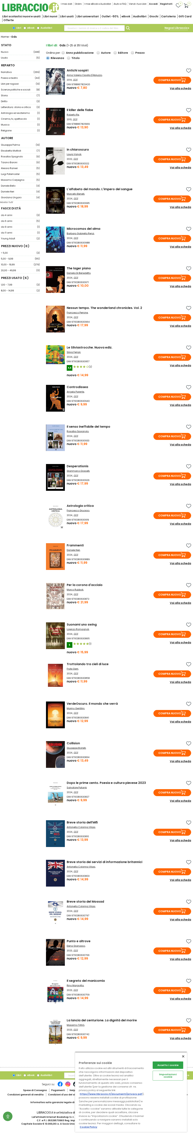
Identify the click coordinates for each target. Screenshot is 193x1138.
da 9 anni (20, 226)
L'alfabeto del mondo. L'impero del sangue (99, 189)
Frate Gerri (72, 668)
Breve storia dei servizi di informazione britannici (104, 862)
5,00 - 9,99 (20, 258)
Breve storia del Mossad (85, 901)
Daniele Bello (20, 185)
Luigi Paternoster (20, 174)
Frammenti (75, 545)
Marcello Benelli (75, 193)
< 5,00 (20, 252)
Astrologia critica (80, 506)
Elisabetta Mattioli (20, 150)
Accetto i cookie (167, 1065)
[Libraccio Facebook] (60, 1086)
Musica (20, 124)
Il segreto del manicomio (86, 981)
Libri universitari (88, 16)
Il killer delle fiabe (80, 110)
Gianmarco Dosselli (78, 471)
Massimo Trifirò (75, 1025)
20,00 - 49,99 (20, 270)
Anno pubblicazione (80, 53)
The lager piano (79, 268)
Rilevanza (57, 58)
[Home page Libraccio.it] (30, 11)
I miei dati (66, 3)
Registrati (166, 3)
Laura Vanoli (74, 154)
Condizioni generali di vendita (25, 1094)
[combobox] (94, 28)
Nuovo (20, 52)
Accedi (153, 3)
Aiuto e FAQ (120, 3)
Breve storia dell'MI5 (82, 822)
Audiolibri (139, 16)
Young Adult (20, 238)
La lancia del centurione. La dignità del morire (102, 1020)
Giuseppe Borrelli (76, 748)
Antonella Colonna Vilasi (81, 827)
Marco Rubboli (75, 589)
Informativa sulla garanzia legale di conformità (59, 1102)
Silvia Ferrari (73, 352)
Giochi (153, 16)
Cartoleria (168, 16)
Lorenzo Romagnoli (78, 629)
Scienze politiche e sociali (20, 89)
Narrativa (20, 72)
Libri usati (67, 16)
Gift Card (184, 16)
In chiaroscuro (78, 149)
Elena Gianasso (76, 945)
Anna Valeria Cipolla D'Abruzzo (84, 75)
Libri (18, 27)
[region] (131, 1092)
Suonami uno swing (82, 624)
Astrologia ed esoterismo (20, 113)
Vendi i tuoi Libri (137, 3)
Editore (123, 53)
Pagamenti (58, 1090)
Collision (73, 743)
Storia (20, 95)
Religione (20, 130)
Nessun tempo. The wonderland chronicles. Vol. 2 (104, 308)
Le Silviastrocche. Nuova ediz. (89, 347)
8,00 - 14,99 (20, 290)
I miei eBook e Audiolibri (97, 3)
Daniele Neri (20, 191)
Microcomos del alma (83, 229)
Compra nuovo (169, 80)
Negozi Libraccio (176, 28)
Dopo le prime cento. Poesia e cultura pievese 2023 (106, 783)
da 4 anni (20, 215)
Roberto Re (73, 114)
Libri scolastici (21, 16)
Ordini (78, 3)
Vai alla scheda (180, 88)
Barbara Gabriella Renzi (80, 233)
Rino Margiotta (75, 985)
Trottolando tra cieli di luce (88, 664)
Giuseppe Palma (20, 144)
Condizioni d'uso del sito (62, 1094)
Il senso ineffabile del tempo (88, 426)
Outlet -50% (110, 16)
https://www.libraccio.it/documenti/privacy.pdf (111, 1094)
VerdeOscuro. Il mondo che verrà (92, 703)
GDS (75, 79)
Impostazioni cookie (168, 1076)
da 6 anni (20, 221)
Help (72, 1090)
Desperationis (77, 466)
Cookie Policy (88, 1127)
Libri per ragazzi (20, 83)
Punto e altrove (78, 941)
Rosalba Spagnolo (20, 156)
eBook (126, 16)
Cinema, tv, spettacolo (20, 118)
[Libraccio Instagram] (67, 1086)
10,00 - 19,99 (20, 264)
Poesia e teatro (20, 78)
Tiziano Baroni (20, 162)
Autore (106, 53)
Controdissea (77, 387)
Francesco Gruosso (78, 510)
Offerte (8, 20)
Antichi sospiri (77, 70)
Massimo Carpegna (20, 179)
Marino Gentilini (75, 708)
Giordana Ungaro (20, 197)
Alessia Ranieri (20, 168)
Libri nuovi (50, 16)
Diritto (20, 101)
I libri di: (51, 45)
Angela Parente (75, 391)
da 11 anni (20, 232)
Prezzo (140, 53)
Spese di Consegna (35, 1090)
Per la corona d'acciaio (85, 585)
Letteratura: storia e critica (20, 107)
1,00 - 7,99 (20, 284)
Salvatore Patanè (77, 787)
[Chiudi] (183, 1056)
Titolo (75, 58)
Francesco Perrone (77, 312)
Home (5, 37)
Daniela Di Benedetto (78, 273)
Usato (20, 57)
